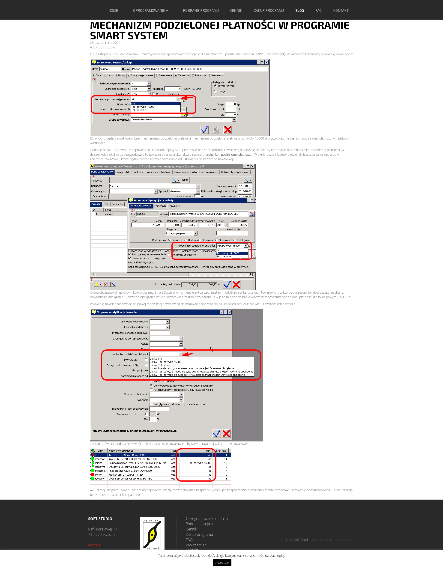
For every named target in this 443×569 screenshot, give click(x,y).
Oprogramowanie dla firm (204, 518)
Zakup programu (196, 534)
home (113, 10)
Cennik (188, 529)
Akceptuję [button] (222, 562)
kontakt (341, 10)
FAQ (318, 10)
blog (299, 10)
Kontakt (94, 545)
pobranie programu (201, 10)
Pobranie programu (199, 523)
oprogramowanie (149, 10)
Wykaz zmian (193, 545)
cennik (236, 10)
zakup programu (269, 10)
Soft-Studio (107, 47)
